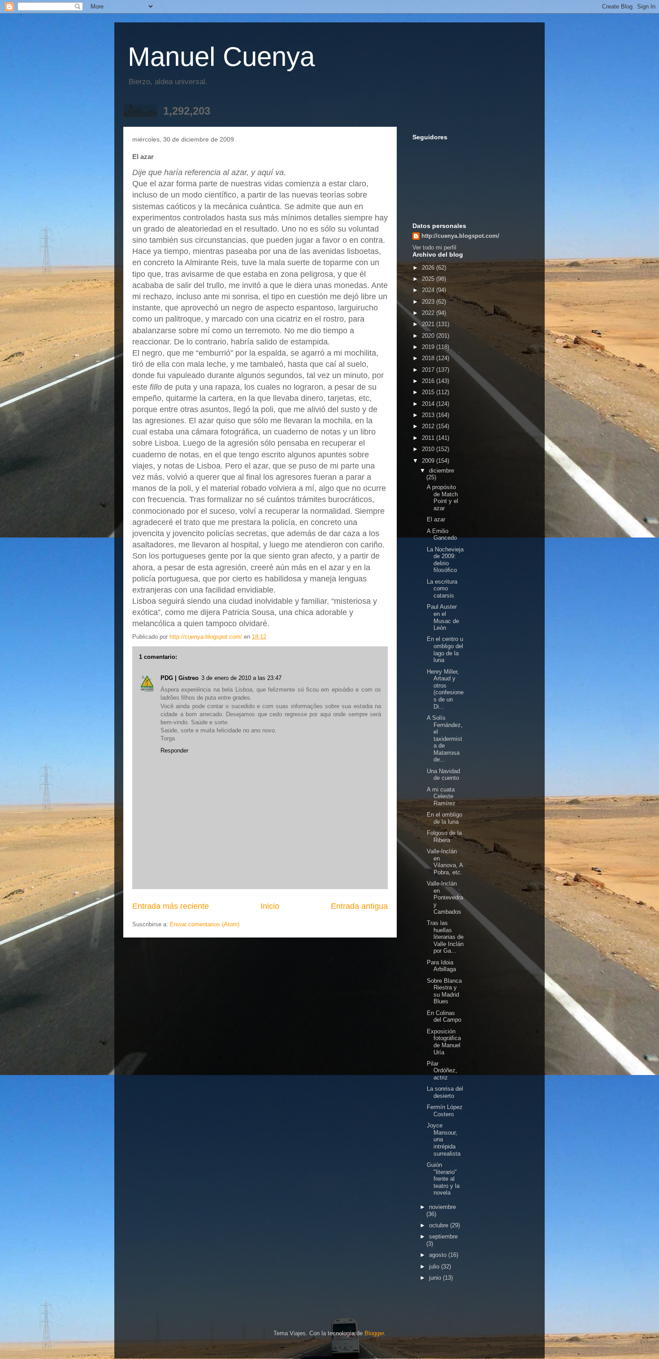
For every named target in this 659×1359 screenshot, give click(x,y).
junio (436, 1277)
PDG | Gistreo (179, 678)
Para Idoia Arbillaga (441, 966)
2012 (429, 426)
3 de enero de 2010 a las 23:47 (241, 678)
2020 (429, 335)
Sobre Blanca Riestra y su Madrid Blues (444, 991)
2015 (429, 392)
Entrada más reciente (170, 906)
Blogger (374, 1333)
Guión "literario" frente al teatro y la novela (443, 1178)
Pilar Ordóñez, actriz (442, 1070)
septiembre (443, 1236)
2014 (429, 403)
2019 (429, 347)
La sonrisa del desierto (445, 1092)
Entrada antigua (359, 906)
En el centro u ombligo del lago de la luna (445, 649)
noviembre (442, 1207)
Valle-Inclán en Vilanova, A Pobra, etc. (445, 862)
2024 (429, 290)
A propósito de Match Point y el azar (442, 498)
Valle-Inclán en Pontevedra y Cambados (445, 897)
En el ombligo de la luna (444, 818)
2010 (429, 449)
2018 (429, 358)
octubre (439, 1225)
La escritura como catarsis (442, 588)
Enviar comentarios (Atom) (204, 924)
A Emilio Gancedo (442, 535)
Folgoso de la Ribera (444, 836)
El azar (436, 519)
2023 (429, 301)
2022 (429, 313)
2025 (429, 278)
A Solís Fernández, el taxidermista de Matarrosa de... (445, 738)
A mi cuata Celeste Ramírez (441, 796)
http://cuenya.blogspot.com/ (460, 235)
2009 (429, 460)
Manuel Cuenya (221, 57)
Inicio (269, 906)
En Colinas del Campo (444, 1017)
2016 (429, 381)
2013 (429, 415)
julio (435, 1266)
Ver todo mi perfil (434, 247)
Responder (174, 750)
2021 (429, 324)
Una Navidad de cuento (443, 775)
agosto (438, 1254)
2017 (429, 369)
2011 (429, 437)
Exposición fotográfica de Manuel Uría (444, 1042)
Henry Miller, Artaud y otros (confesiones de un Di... (445, 689)
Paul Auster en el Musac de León (443, 617)
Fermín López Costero (445, 1111)
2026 (429, 267)
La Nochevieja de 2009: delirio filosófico (445, 560)
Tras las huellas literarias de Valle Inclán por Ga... (445, 937)
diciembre (441, 470)
